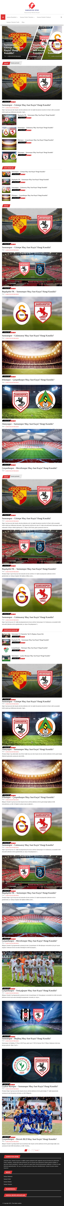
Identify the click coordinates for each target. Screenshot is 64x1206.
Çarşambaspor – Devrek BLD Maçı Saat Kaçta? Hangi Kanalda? (29, 1139)
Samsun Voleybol (8, 1184)
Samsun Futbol (7, 1179)
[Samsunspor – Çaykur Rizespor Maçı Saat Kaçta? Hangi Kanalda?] (6, 658)
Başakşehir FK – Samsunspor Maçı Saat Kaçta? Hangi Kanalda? (42, 48)
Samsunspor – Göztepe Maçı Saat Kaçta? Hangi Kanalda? (13, 48)
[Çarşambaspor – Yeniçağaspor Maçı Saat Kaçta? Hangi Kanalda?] (32, 969)
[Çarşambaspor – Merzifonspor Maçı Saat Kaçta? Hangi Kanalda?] (32, 445)
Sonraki (36, 1150)
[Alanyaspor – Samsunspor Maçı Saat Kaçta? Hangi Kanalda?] (9, 157)
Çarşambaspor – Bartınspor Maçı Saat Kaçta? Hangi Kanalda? (30, 648)
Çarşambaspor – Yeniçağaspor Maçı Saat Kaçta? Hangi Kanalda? (29, 990)
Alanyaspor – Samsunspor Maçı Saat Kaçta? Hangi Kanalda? (35, 152)
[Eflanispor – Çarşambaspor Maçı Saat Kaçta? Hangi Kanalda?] (9, 144)
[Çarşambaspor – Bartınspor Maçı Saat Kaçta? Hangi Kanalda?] (6, 650)
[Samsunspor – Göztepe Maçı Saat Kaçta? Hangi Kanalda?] (32, 42)
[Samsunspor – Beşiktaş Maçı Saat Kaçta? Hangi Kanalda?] (32, 1017)
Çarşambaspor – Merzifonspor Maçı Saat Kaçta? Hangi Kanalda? (29, 468)
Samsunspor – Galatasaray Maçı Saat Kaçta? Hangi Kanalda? (35, 127)
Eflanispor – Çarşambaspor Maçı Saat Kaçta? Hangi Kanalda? (36, 140)
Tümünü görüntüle (15, 63)
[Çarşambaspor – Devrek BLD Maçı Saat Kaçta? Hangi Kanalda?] (32, 1116)
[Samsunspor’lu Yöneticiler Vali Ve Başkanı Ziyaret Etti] (6, 635)
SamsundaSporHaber (14, 56)
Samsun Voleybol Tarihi (13, 22)
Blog (23, 22)
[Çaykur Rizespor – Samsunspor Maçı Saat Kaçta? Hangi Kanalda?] (32, 1065)
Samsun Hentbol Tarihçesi (44, 17)
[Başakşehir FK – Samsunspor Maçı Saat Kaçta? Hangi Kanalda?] (9, 119)
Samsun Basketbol (12, 17)
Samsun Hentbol (8, 1181)
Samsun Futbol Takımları (27, 17)
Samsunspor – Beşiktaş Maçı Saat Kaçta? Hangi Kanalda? (26, 1038)
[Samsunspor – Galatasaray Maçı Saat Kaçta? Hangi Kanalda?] (9, 132)
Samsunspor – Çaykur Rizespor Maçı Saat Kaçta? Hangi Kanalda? (31, 656)
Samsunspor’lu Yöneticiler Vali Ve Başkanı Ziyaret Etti (28, 634)
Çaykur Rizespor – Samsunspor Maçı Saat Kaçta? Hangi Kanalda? (30, 1086)
